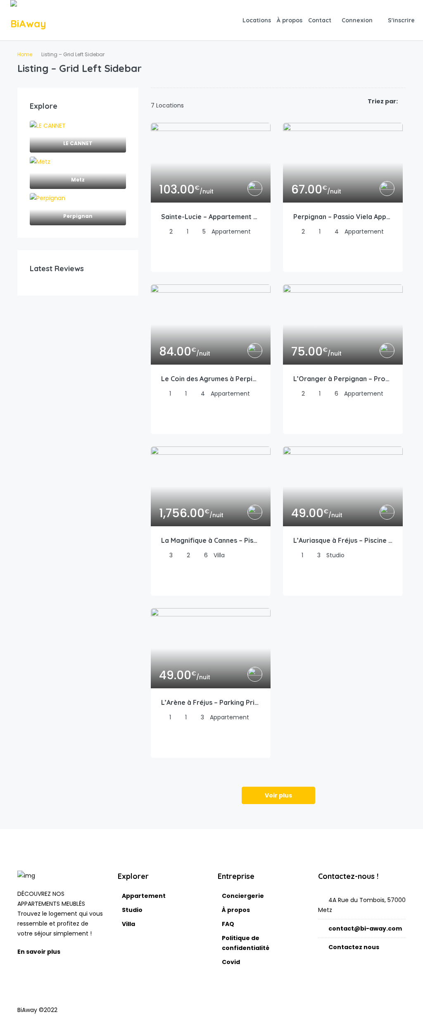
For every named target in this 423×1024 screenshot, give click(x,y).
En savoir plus (39, 952)
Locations (256, 20)
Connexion (357, 20)
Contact (319, 20)
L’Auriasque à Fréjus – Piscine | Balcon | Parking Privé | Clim (342, 540)
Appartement (144, 896)
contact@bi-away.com (365, 928)
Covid (231, 962)
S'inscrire (401, 20)
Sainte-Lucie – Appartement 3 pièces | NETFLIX (210, 216)
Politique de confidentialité (245, 943)
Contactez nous (353, 947)
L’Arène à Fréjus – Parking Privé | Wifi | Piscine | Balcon (210, 702)
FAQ (228, 924)
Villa (128, 924)
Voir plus (278, 795)
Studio (132, 910)
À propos (289, 20)
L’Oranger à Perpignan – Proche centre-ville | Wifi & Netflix (342, 379)
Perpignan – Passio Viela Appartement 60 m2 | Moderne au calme (342, 216)
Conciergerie (243, 896)
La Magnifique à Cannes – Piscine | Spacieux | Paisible (210, 540)
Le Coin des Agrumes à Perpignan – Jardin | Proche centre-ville (210, 379)
